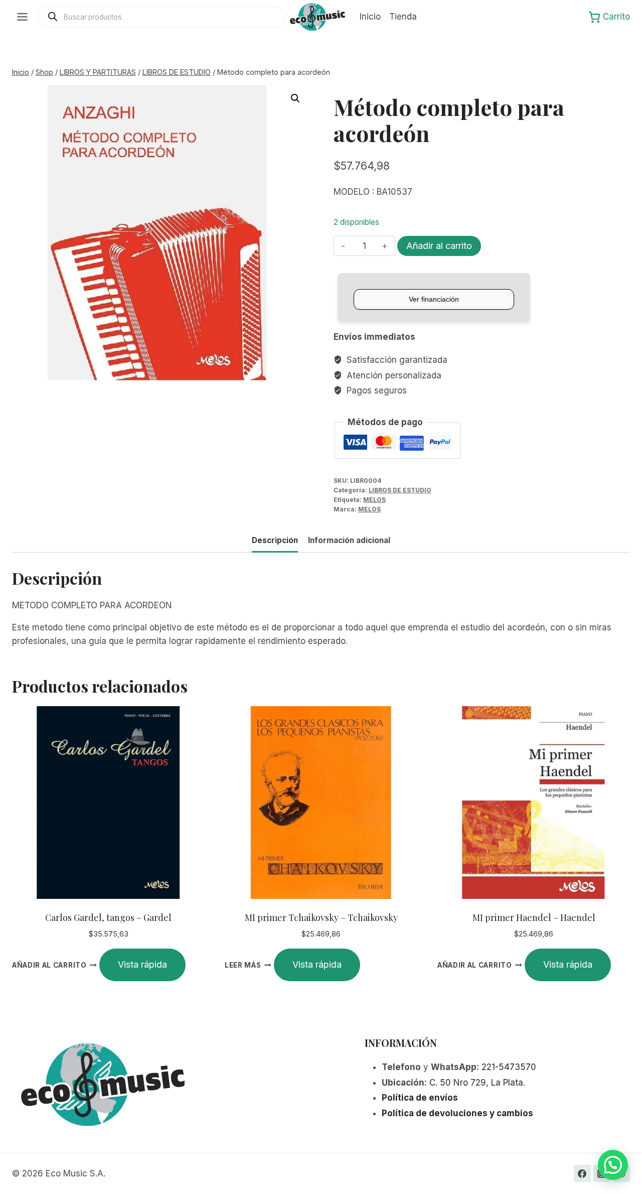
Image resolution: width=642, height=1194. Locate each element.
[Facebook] (582, 1173)
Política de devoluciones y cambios (457, 1113)
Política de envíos (420, 1098)
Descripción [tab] (275, 540)
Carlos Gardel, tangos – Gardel (108, 917)
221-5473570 (509, 1067)
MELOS (374, 499)
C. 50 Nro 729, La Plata (476, 1083)
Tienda (403, 17)
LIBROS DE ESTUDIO (400, 490)
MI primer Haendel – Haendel (533, 917)
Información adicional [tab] (349, 540)
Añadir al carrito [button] (49, 965)
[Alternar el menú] (22, 17)
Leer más (243, 965)
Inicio (370, 17)
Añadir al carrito (439, 245)
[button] (295, 98)
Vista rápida (142, 964)
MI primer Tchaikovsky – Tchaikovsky (321, 917)
